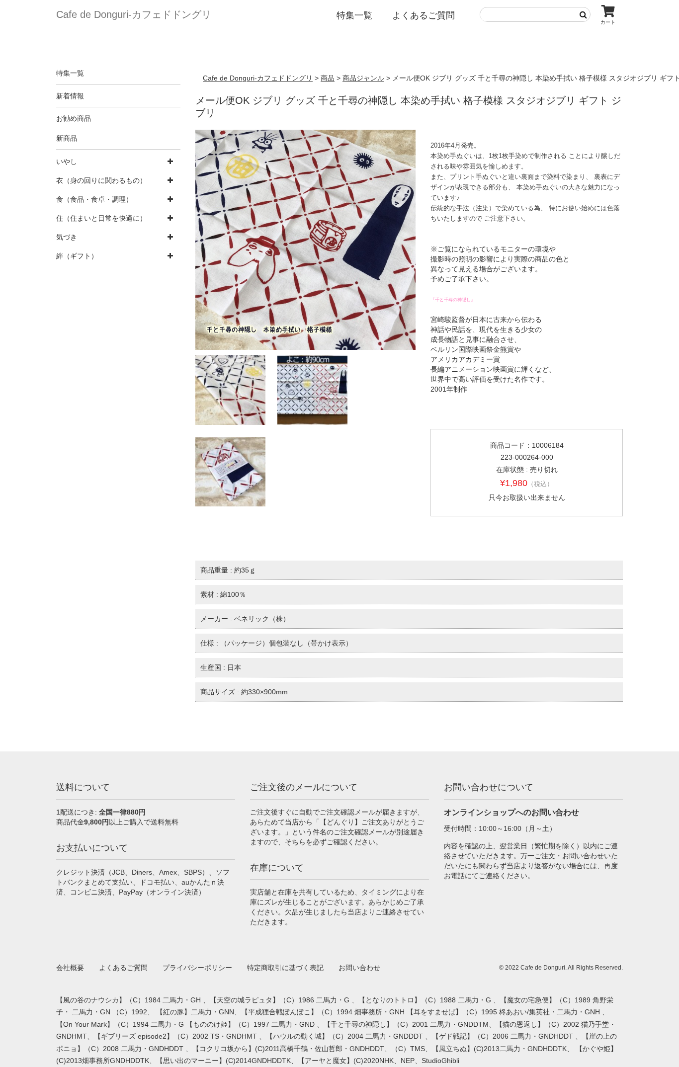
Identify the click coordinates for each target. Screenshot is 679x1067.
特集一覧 (354, 15)
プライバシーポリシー (197, 968)
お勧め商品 (73, 118)
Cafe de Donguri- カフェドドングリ (133, 14)
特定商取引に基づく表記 (285, 968)
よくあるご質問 (423, 15)
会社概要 (70, 968)
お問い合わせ (359, 968)
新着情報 (70, 96)
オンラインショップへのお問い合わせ (511, 812)
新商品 (66, 138)
